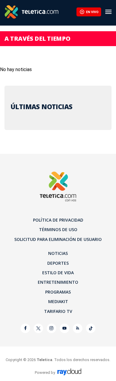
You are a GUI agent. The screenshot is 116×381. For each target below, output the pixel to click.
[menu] (108, 11)
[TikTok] (90, 328)
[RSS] (77, 328)
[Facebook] (25, 328)
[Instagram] (51, 328)
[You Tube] (64, 328)
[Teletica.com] (40, 12)
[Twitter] (38, 328)
